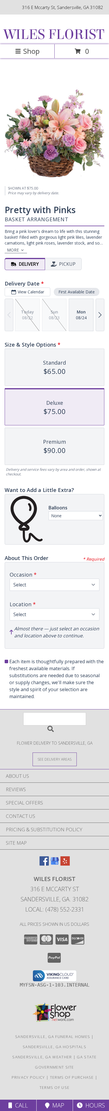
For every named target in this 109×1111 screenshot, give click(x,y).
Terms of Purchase (72, 1077)
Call (20, 1105)
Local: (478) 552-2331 (54, 909)
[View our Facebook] (44, 863)
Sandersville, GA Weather (42, 1057)
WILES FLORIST (54, 34)
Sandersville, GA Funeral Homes (52, 1036)
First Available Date (76, 292)
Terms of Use (55, 1087)
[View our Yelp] (65, 863)
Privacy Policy (28, 1077)
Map (56, 1105)
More (13, 250)
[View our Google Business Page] (54, 863)
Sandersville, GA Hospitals (54, 1046)
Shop (31, 51)
